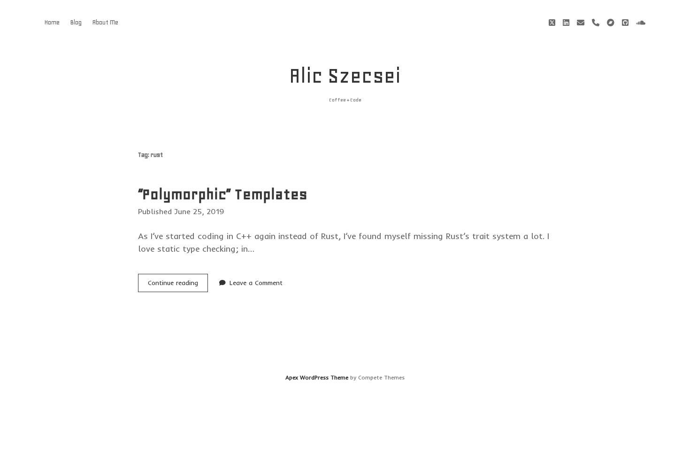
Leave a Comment (256, 282)
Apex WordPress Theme (316, 377)
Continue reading (178, 285)
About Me (105, 22)
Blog (76, 22)
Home (52, 22)
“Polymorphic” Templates (222, 194)
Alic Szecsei (345, 75)
